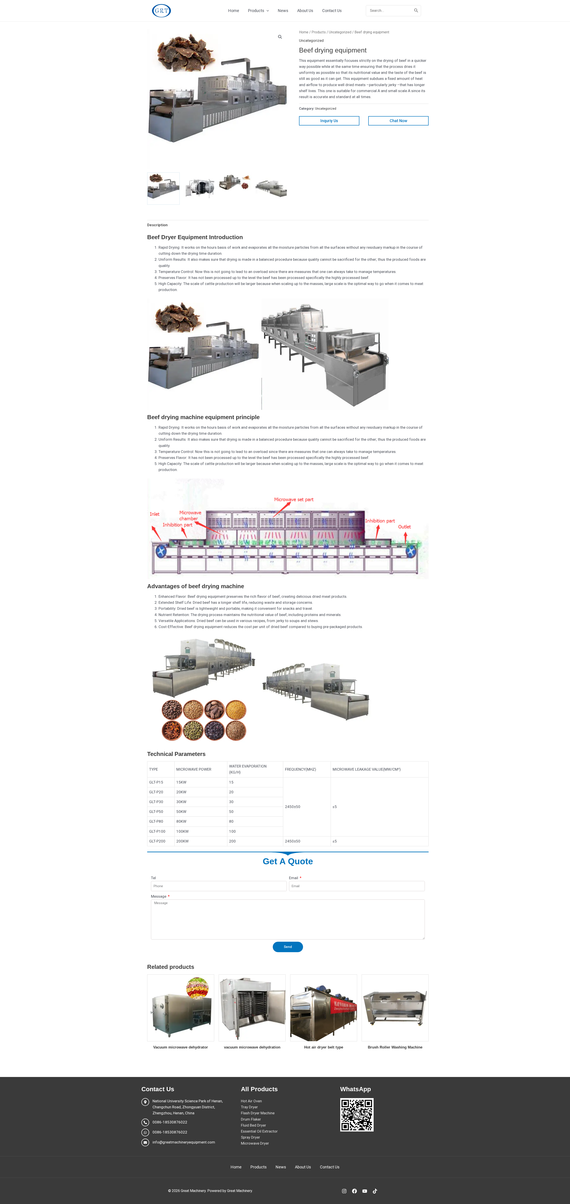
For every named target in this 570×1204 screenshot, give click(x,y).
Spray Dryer (250, 1137)
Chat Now (398, 120)
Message (159, 896)
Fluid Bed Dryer (253, 1125)
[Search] (416, 10)
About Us (303, 1167)
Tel (153, 878)
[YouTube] (364, 1191)
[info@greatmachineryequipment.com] (178, 1142)
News (281, 1167)
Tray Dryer (249, 1107)
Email (294, 878)
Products (318, 32)
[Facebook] (354, 1191)
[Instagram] (344, 1191)
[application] (266, 10)
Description (157, 225)
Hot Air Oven (251, 1101)
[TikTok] (375, 1191)
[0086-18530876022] (164, 1122)
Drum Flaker (251, 1119)
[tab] (157, 225)
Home (303, 32)
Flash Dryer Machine (258, 1113)
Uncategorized (340, 32)
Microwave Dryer (255, 1143)
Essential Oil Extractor (259, 1131)
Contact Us (330, 1167)
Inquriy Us (329, 120)
